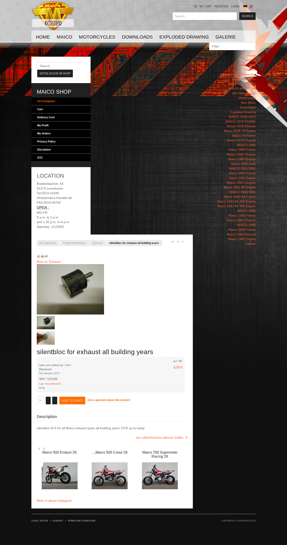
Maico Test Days (244, 79)
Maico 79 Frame (244, 135)
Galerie (225, 36)
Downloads (137, 36)
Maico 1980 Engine (242, 159)
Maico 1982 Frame (242, 178)
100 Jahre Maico (244, 93)
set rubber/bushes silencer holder (160, 437)
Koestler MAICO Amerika (238, 74)
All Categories (46, 101)
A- (182, 241)
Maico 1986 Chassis (241, 234)
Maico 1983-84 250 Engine (236, 201)
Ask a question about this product (108, 400)
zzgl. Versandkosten (50, 383)
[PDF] (38, 257)
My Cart (206, 6)
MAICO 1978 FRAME (240, 121)
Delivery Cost (46, 117)
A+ (172, 241)
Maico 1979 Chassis (241, 140)
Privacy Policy (46, 141)
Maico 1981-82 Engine (240, 187)
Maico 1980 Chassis (241, 154)
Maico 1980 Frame (242, 149)
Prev (39, 448)
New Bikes (248, 102)
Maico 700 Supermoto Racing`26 (159, 454)
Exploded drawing (184, 36)
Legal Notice (39, 520)
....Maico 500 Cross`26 (110, 452)
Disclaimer (44, 149)
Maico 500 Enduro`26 (59, 452)
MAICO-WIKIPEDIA (242, 88)
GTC (40, 157)
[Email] (46, 257)
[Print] (42, 257)
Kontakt (58, 520)
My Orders (44, 133)
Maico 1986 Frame (242, 229)
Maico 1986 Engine (242, 239)
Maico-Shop (247, 65)
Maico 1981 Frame (242, 173)
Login (235, 6)
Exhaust (97, 243)
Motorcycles (97, 36)
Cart (40, 109)
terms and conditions (82, 520)
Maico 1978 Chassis (241, 126)
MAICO (64, 36)
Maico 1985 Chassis (241, 220)
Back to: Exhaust (49, 261)
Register (221, 6)
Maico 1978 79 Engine (240, 131)
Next (44, 448)
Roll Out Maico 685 (242, 84)
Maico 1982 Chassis (241, 182)
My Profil (42, 125)
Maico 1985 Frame (242, 215)
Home (43, 36)
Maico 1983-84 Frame (240, 196)
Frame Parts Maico (74, 243)
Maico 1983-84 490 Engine (236, 206)
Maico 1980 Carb (243, 164)
